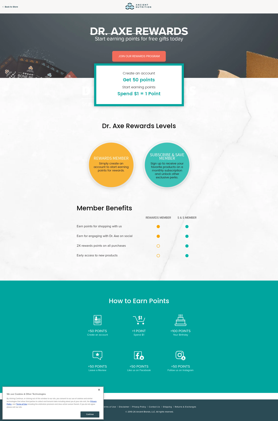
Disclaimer (124, 407)
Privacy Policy (139, 407)
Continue (90, 414)
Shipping (167, 407)
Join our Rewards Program (139, 56)
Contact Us (154, 407)
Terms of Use (109, 407)
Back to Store (11, 7)
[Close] (99, 390)
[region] (53, 403)
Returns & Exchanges (185, 407)
